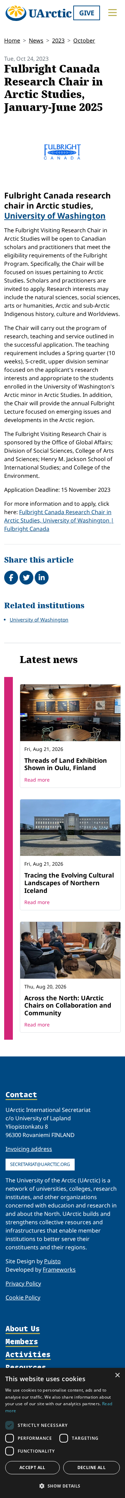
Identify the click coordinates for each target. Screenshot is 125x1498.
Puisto (52, 1261)
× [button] (117, 1375)
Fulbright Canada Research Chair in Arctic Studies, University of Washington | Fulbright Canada (59, 520)
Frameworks (59, 1269)
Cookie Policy (23, 1297)
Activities (28, 1355)
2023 (58, 40)
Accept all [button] (32, 1467)
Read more (37, 779)
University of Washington (55, 215)
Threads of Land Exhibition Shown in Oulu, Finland (65, 764)
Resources (26, 1368)
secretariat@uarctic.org (40, 1164)
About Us (23, 1329)
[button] (62, 1486)
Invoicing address (29, 1149)
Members (22, 1342)
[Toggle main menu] (112, 13)
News (36, 40)
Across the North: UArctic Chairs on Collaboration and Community (67, 1005)
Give (86, 12)
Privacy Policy (23, 1283)
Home (12, 40)
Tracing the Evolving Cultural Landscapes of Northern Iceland (69, 882)
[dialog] (62, 1433)
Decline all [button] (91, 1467)
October (84, 40)
